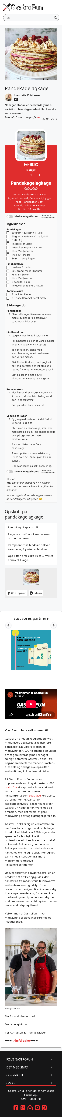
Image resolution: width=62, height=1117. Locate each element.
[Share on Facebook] (33, 164)
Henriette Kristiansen (27, 95)
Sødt (40, 201)
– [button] (23, 175)
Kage (18, 201)
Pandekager (30, 201)
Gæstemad (35, 198)
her (38, 117)
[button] (36, 164)
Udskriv (37, 592)
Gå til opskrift (18, 592)
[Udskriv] (25, 164)
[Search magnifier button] (55, 17)
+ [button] (39, 175)
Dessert (23, 198)
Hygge (47, 198)
